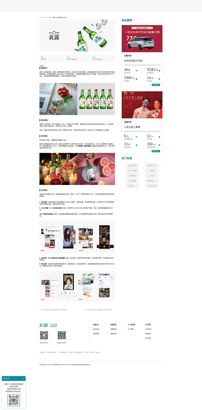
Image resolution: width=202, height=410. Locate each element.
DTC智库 (131, 329)
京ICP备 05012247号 (45, 364)
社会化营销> (48, 17)
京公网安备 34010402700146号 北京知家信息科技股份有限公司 (71, 364)
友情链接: (42, 352)
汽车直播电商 (62, 352)
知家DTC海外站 (95, 352)
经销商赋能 (78, 352)
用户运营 (70, 352)
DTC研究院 (131, 324)
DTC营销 (85, 352)
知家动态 (113, 324)
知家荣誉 (113, 329)
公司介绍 (148, 329)
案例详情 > (156, 85)
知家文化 (96, 324)
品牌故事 (96, 333)
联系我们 (148, 333)
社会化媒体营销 (51, 352)
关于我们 (148, 324)
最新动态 (113, 333)
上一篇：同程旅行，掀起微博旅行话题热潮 (52, 310)
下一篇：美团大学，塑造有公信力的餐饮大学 (98, 310)
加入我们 (148, 338)
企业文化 (96, 329)
